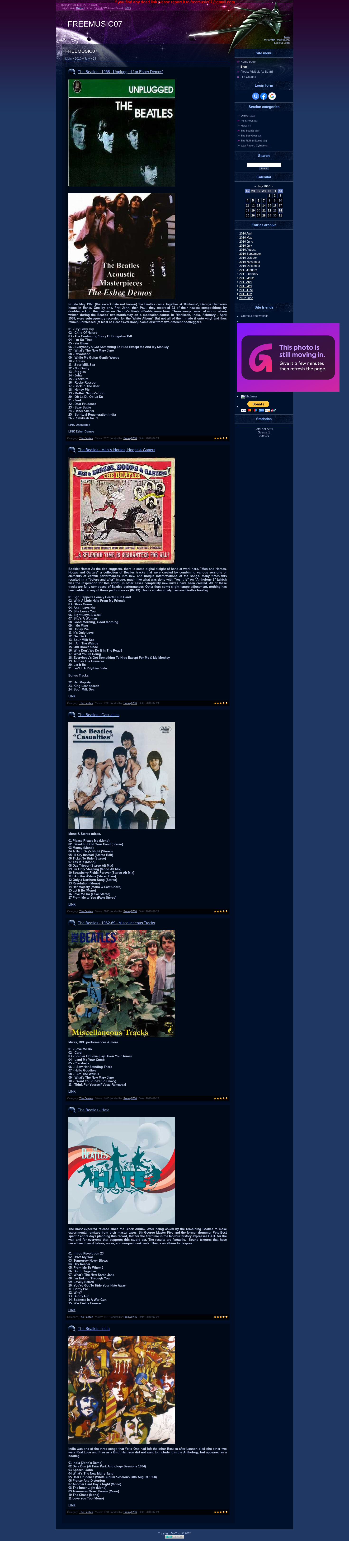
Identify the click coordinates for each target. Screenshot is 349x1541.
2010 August (247, 249)
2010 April (245, 233)
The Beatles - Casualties (98, 715)
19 (253, 210)
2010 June (246, 241)
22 (269, 210)
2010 (78, 58)
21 (264, 210)
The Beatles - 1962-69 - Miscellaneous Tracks (116, 923)
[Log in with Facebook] (263, 96)
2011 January (248, 270)
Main (287, 37)
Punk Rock (247, 120)
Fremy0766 (130, 438)
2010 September (250, 253)
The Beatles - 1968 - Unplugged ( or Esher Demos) (120, 72)
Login (286, 42)
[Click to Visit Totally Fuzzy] (288, 390)
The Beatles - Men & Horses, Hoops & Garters (116, 450)
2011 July (245, 294)
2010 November (249, 261)
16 (275, 205)
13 (258, 205)
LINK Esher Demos (81, 431)
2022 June (246, 298)
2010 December (249, 266)
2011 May (245, 286)
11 (247, 205)
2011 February (248, 274)
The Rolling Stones (251, 140)
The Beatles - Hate (93, 1110)
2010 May (245, 237)
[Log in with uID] (255, 96)
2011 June (246, 290)
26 (253, 215)
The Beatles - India (94, 1329)
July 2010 (264, 186)
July (87, 58)
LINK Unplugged (79, 425)
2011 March (247, 278)
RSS (128, 8)
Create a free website (255, 316)
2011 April (245, 282)
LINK (71, 696)
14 (264, 205)
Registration (283, 39)
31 (280, 215)
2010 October (248, 257)
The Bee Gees (249, 135)
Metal (244, 125)
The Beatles (86, 438)
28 (264, 215)
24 (280, 210)
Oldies (244, 115)
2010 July (245, 245)
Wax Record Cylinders (254, 145)
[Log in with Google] (272, 96)
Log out (278, 42)
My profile (269, 39)
